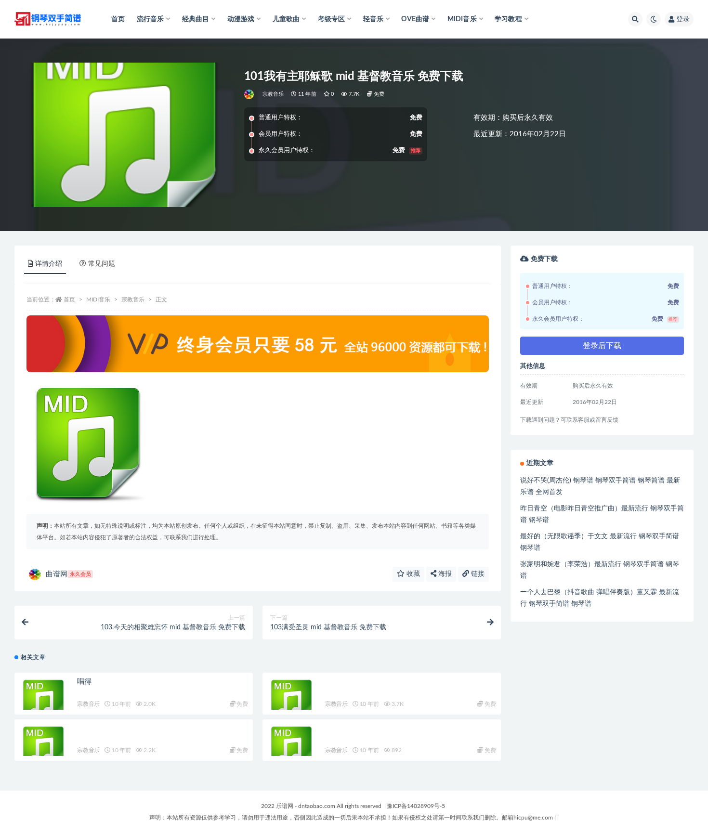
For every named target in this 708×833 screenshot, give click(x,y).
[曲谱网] (249, 94)
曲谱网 (68, 574)
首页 (118, 19)
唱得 (84, 681)
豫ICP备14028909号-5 (416, 806)
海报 (444, 574)
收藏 (412, 574)
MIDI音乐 (98, 299)
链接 (477, 574)
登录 (683, 19)
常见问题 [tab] (101, 263)
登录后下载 (602, 346)
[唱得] (43, 701)
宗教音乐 (273, 94)
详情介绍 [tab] (48, 263)
